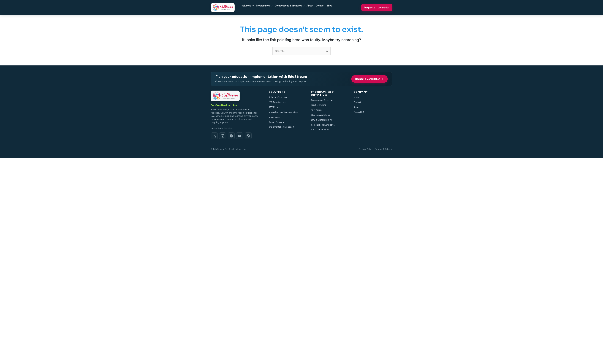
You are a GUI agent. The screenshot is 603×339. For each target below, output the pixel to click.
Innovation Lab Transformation (283, 111)
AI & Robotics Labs (277, 102)
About (356, 97)
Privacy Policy (365, 149)
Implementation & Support (281, 126)
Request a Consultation (376, 7)
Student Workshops (320, 114)
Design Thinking (276, 122)
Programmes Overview (322, 100)
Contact (357, 102)
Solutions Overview (278, 97)
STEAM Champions (320, 129)
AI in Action (316, 109)
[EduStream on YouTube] (239, 135)
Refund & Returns (383, 149)
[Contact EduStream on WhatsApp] (248, 135)
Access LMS (359, 111)
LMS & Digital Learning (321, 119)
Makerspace (274, 117)
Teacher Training (318, 104)
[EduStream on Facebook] (231, 135)
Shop (356, 107)
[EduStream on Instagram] (222, 135)
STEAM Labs (274, 107)
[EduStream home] (223, 7)
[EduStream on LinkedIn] (214, 135)
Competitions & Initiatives (323, 124)
